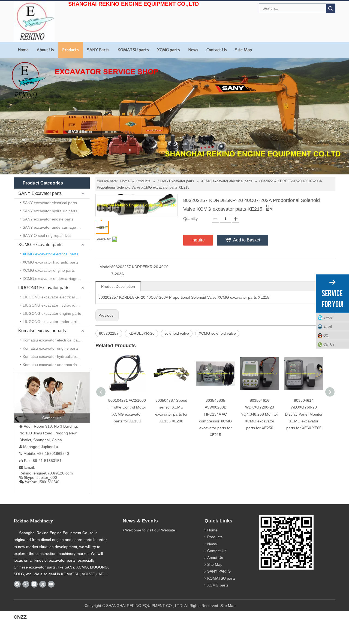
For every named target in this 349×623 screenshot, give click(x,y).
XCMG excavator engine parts (49, 270)
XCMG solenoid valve (217, 333)
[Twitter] (42, 584)
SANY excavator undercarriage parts (54, 227)
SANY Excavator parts (40, 193)
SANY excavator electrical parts (50, 203)
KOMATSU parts (133, 50)
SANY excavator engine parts (48, 219)
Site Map (243, 50)
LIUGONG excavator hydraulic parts (54, 305)
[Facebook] (17, 584)
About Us (45, 50)
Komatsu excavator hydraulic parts (52, 356)
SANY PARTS (219, 571)
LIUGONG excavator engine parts (52, 313)
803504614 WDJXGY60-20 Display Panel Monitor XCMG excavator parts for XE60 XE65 (304, 414)
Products (70, 50)
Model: (105, 267)
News (193, 50)
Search (330, 8)
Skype (328, 317)
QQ (325, 335)
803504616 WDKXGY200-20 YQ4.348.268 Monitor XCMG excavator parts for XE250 (259, 414)
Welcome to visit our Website (150, 530)
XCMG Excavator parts (40, 244)
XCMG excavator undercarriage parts (55, 278)
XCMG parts (168, 50)
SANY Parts (98, 50)
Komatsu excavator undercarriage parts (56, 364)
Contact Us (216, 50)
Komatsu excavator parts (42, 330)
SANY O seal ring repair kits (47, 235)
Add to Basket (246, 240)
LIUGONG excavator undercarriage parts (56, 321)
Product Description (118, 286)
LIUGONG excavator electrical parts (54, 297)
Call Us (328, 344)
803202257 (109, 333)
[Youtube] (51, 584)
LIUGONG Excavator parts (43, 287)
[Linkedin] (34, 584)
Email (327, 326)
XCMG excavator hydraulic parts (51, 262)
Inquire (198, 240)
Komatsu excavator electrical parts (52, 340)
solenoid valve (176, 333)
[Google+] (25, 584)
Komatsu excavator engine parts (51, 348)
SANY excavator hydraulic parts (50, 211)
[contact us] (52, 397)
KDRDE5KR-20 (141, 333)
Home (23, 50)
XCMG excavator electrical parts (50, 254)
